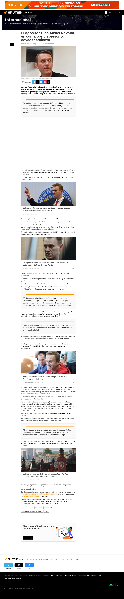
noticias (46, 511)
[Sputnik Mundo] (14, 15)
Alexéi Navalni (38, 507)
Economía (53, 559)
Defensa (61, 559)
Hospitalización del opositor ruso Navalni (32, 511)
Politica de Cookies (70, 576)
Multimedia (69, 559)
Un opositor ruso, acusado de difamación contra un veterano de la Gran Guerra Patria (45, 263)
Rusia (32, 507)
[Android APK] (114, 585)
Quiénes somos (8, 576)
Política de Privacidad (57, 576)
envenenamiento (48, 507)
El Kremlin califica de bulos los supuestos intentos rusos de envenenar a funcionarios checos (48, 475)
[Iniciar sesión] (110, 12)
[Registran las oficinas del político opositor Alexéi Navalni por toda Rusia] (48, 362)
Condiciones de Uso (21, 576)
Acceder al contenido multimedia (44, 78)
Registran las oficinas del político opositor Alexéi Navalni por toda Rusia (45, 377)
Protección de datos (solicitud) (88, 576)
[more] (73, 214)
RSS (100, 576)
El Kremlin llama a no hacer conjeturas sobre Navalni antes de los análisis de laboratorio (46, 209)
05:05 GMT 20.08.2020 (28, 44)
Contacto (46, 576)
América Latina (32, 559)
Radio (77, 559)
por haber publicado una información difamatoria (39, 494)
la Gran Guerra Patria (31, 496)
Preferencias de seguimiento (12, 578)
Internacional (25, 507)
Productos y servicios (35, 576)
